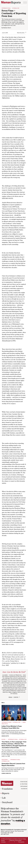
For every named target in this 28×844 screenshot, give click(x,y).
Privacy (16, 840)
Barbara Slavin (7, 27)
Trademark (11, 840)
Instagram (23, 786)
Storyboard (7, 802)
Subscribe (23, 781)
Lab (4, 797)
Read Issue (13, 697)
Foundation (7, 788)
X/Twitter (23, 784)
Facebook (24, 788)
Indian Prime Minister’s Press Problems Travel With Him (12, 727)
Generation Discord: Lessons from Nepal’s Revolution (13, 764)
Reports (5, 793)
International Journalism (10, 8)
